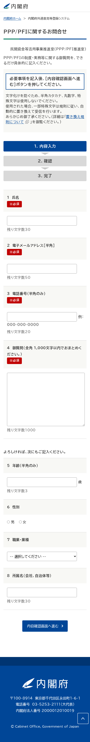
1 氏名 (13, 197)
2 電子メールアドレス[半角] (31, 245)
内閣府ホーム (12, 18)
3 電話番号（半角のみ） (26, 293)
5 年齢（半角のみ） (22, 465)
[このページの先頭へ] (83, 718)
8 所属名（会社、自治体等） (29, 575)
